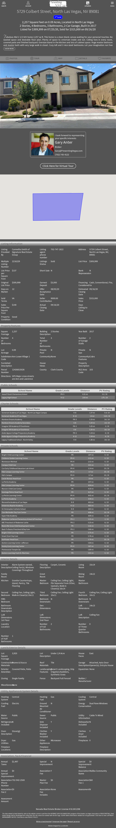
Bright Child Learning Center (13, 455)
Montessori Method (9, 462)
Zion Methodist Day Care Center (14, 513)
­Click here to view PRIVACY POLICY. (27, 818)
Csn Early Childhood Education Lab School (18, 469)
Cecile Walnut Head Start (11, 479)
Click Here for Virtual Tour (58, 166)
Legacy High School (9, 398)
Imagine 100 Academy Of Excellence (15, 427)
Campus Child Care (9, 466)
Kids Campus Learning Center (13, 472)
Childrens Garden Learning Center (15, 459)
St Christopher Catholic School (14, 510)
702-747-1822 (57, 249)
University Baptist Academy (12, 506)
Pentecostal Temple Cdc (11, 550)
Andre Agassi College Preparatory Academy (18, 433)
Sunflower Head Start (10, 540)
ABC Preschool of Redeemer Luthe (15, 523)
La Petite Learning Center (12, 496)
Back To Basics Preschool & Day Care (16, 530)
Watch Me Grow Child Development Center (18, 526)
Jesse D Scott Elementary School (14, 394)
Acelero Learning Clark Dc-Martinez (15, 553)
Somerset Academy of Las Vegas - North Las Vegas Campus (24, 413)
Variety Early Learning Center (13, 547)
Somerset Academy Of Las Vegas (14, 416)
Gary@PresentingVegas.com (68, 150)
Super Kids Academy (9, 516)
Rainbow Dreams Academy (12, 420)
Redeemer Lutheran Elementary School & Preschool (22, 520)
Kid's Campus (7, 476)
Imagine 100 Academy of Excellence (15, 430)
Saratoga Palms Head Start (12, 493)
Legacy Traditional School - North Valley (17, 440)
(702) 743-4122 (62, 154)
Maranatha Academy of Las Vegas (14, 503)
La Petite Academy (9, 482)
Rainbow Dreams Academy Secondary (16, 423)
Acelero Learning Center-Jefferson (15, 543)
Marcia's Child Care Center (12, 489)
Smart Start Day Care (10, 537)
